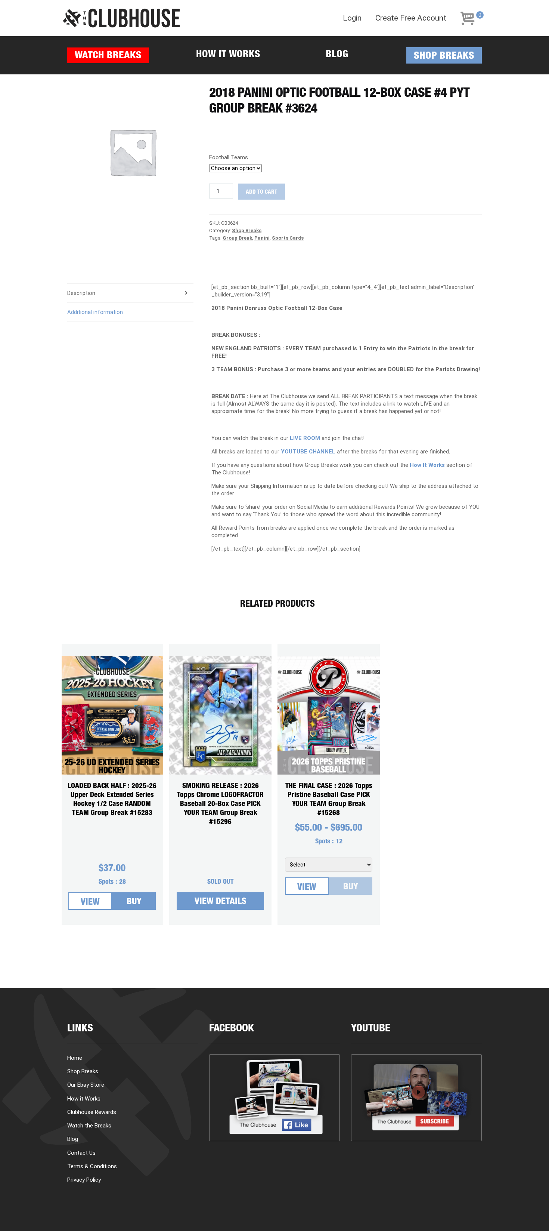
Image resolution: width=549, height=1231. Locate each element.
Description (81, 293)
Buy (134, 902)
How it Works (228, 55)
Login (352, 18)
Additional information (95, 312)
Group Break (237, 238)
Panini (262, 238)
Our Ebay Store (85, 1084)
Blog (337, 55)
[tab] (130, 293)
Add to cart (261, 192)
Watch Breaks (108, 56)
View (90, 902)
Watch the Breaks (89, 1125)
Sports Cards (288, 238)
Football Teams (228, 157)
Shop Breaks (444, 57)
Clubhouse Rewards (91, 1112)
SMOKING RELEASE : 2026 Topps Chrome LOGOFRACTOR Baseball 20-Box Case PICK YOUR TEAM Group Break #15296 (220, 804)
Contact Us (81, 1153)
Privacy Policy (84, 1179)
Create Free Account (410, 18)
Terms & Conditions (92, 1166)
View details (220, 902)
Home (74, 1058)
